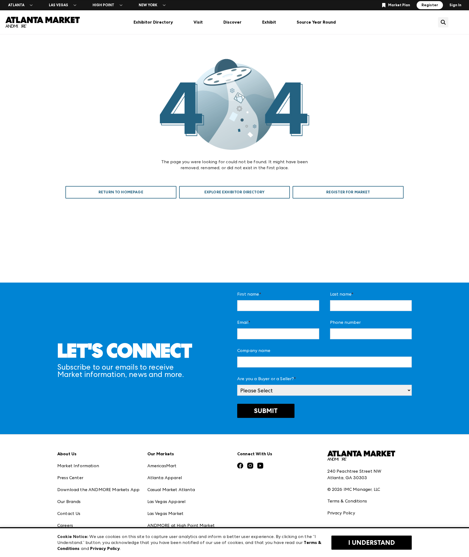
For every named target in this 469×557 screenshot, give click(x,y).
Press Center (70, 477)
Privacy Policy (341, 513)
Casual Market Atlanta (171, 489)
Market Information (78, 465)
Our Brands (69, 501)
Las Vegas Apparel (166, 501)
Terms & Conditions (347, 501)
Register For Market (348, 192)
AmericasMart (162, 465)
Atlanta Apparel (164, 477)
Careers (65, 525)
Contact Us (69, 513)
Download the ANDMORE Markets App (98, 489)
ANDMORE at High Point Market (181, 525)
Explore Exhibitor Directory (234, 192)
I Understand (371, 543)
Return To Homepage (121, 192)
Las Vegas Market (165, 513)
